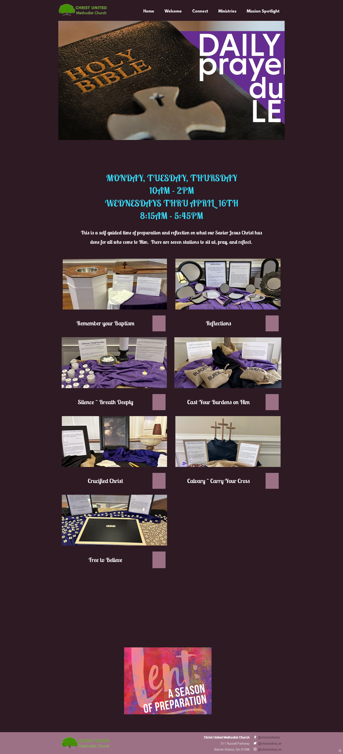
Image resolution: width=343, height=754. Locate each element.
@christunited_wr (267, 743)
